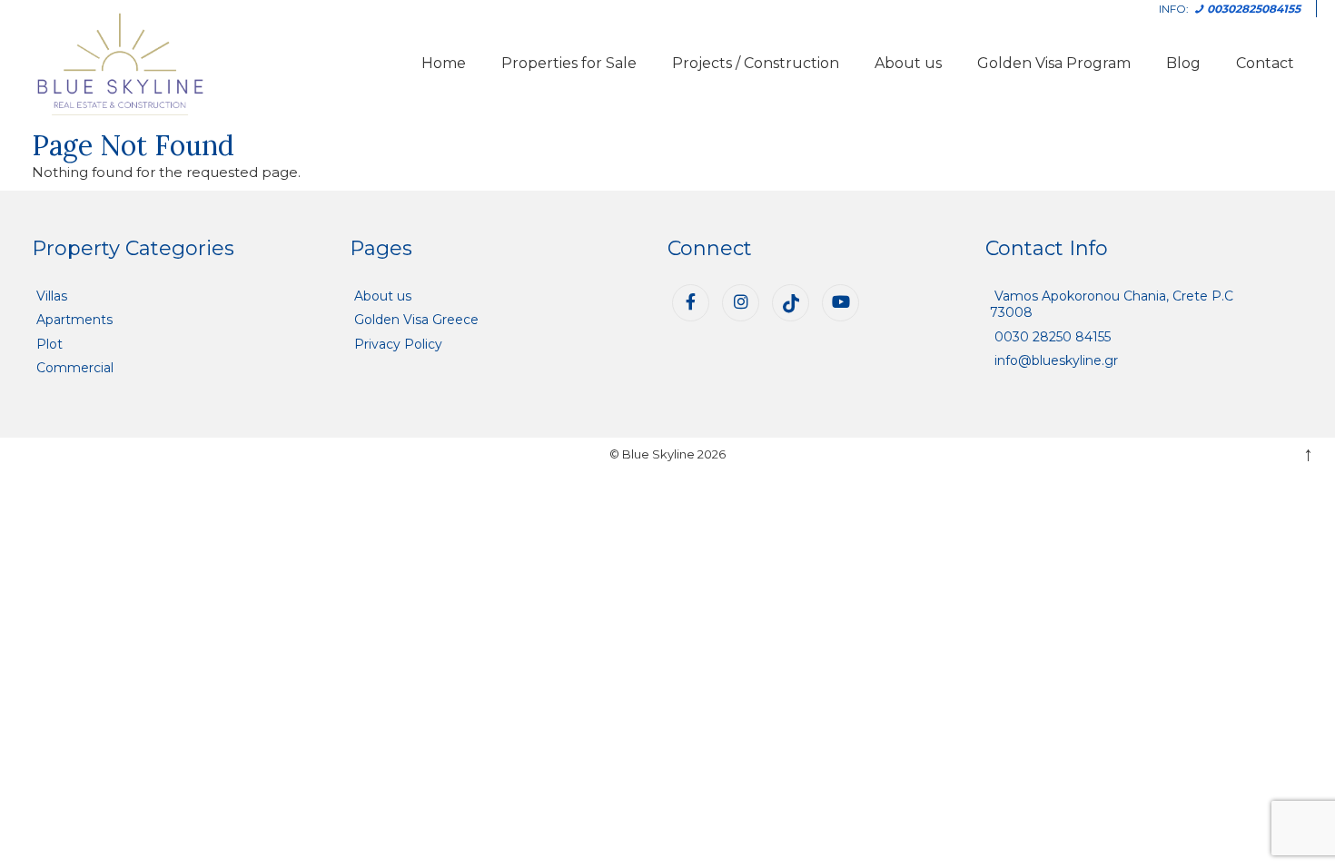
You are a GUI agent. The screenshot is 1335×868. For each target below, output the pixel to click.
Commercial (75, 368)
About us (908, 63)
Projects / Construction (755, 63)
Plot (49, 344)
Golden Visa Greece (416, 319)
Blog (1183, 63)
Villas (51, 296)
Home (443, 63)
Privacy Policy (398, 344)
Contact (1265, 63)
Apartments (74, 319)
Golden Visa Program (1054, 63)
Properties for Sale (569, 63)
